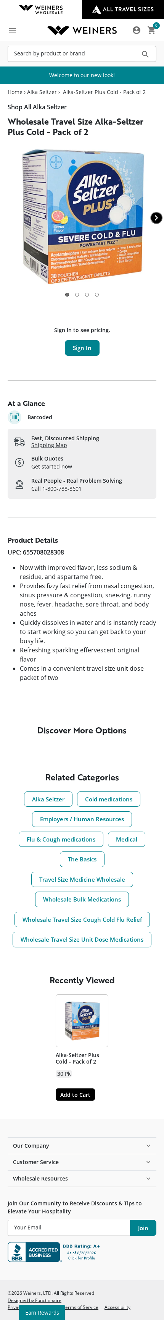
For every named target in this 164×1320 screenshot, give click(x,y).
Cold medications (108, 799)
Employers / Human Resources (82, 819)
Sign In (82, 348)
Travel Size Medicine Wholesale (82, 879)
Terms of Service (80, 1307)
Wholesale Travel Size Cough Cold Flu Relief (82, 919)
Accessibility (117, 1307)
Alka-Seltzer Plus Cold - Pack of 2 (77, 1058)
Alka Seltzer (42, 92)
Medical (126, 839)
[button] (67, 295)
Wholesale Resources (40, 1178)
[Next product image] (156, 218)
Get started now (51, 466)
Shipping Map (49, 445)
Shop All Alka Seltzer (37, 107)
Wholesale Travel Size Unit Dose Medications (82, 939)
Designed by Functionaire (34, 1300)
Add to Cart (75, 1094)
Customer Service (36, 1162)
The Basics (82, 859)
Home (15, 92)
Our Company (31, 1145)
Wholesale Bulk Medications (82, 899)
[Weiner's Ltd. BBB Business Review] (82, 1252)
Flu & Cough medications (61, 839)
